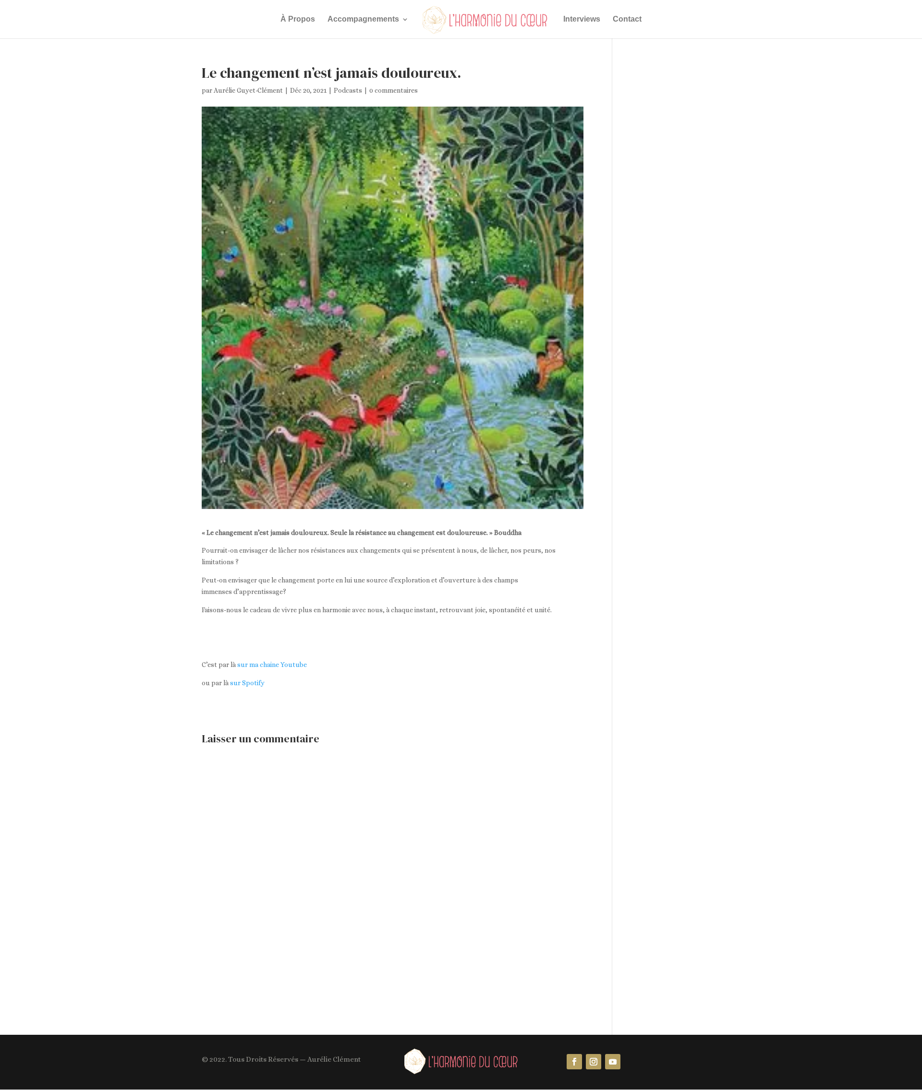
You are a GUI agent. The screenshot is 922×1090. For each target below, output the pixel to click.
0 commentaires (393, 90)
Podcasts (348, 90)
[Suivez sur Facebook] (574, 1061)
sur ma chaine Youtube (272, 664)
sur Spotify (247, 683)
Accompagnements (363, 19)
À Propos (297, 19)
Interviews (581, 19)
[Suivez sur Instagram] (593, 1061)
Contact (627, 19)
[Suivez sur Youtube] (612, 1061)
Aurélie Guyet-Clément (248, 90)
